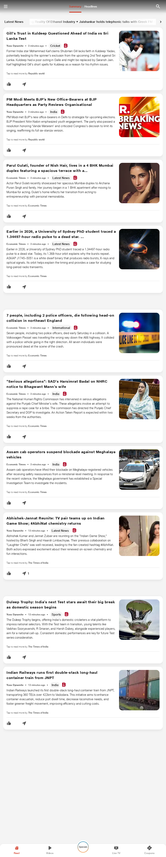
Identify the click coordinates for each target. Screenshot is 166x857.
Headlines (90, 6)
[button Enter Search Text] (158, 6)
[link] (160, 21)
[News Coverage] (65, 46)
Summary (75, 6)
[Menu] (5, 6)
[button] (8, 84)
